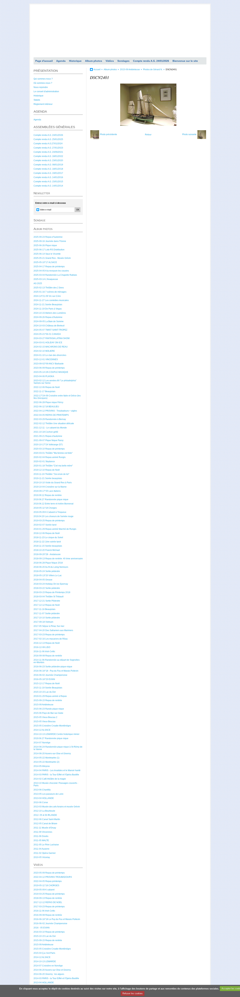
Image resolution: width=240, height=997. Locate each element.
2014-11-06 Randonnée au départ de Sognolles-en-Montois (57, 661)
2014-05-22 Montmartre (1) (46, 758)
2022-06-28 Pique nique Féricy (48, 402)
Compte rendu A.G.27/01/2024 (48, 143)
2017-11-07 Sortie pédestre (47, 613)
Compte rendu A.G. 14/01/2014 (48, 186)
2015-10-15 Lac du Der (45, 692)
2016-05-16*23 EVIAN (44, 679)
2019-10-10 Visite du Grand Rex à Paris (53, 482)
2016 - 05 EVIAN (42, 927)
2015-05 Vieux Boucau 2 (45, 717)
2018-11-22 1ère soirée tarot (47, 541)
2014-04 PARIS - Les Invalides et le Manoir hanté (57, 770)
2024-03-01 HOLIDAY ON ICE (48, 342)
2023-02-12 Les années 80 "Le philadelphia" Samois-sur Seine (55, 381)
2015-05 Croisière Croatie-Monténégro (52, 725)
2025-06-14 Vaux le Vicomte (47, 254)
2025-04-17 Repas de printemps (49, 266)
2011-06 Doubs (41, 836)
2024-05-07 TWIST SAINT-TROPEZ (50, 330)
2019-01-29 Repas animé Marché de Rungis (55, 529)
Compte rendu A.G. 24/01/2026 (151, 60)
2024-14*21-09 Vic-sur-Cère (47, 296)
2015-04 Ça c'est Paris (44, 953)
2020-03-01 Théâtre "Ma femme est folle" (53, 453)
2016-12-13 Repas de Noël (47, 643)
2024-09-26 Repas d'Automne (48, 317)
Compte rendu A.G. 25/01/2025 (48, 139)
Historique (75, 60)
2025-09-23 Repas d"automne (48, 237)
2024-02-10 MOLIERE (44, 351)
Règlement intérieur (43, 104)
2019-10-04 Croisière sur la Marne (50, 487)
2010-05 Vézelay (42, 857)
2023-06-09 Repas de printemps (49, 368)
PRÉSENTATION (46, 70)
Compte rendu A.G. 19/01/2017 (48, 173)
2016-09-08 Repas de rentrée (48, 655)
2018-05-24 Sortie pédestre (47, 571)
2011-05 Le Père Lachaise (46, 844)
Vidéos (110, 60)
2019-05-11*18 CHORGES (46, 885)
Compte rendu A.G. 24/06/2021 (48, 152)
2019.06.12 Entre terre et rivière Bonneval (53, 503)
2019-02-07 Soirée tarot (45, 525)
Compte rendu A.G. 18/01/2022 (48, 156)
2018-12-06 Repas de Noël (47, 533)
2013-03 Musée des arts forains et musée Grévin (57, 806)
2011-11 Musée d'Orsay (45, 828)
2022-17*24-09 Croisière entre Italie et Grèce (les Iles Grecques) (57, 396)
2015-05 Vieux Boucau (45, 721)
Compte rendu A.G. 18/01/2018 (48, 169)
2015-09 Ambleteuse (43, 704)
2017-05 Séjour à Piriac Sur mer (49, 626)
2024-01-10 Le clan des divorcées (50, 355)
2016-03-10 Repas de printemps (49, 932)
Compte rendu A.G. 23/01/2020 (48, 160)
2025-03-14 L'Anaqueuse (46, 279)
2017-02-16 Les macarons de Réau (51, 639)
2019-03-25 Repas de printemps (49, 520)
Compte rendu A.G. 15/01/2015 (48, 181)
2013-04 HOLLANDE (44, 798)
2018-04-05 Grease (43, 579)
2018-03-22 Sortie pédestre (47, 588)
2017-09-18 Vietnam (43, 622)
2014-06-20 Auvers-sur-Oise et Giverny (52, 753)
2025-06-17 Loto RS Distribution (49, 249)
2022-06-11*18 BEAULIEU (46, 406)
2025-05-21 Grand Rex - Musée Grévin (52, 258)
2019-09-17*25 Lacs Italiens (47, 491)
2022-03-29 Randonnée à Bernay (50, 419)
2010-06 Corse (41, 802)
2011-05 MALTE (41, 840)
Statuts (37, 100)
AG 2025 (38, 283)
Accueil (96, 69)
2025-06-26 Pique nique (45, 245)
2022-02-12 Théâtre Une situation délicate (54, 423)
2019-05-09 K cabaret (44, 889)
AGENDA (40, 111)
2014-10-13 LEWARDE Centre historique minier (56, 734)
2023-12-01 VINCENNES (46, 359)
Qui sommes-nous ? (43, 79)
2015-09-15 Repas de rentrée (48, 700)
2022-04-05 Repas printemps (48, 881)
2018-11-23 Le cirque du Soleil (48, 537)
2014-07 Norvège (42, 742)
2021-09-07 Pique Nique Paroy (48, 440)
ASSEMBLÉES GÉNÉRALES (54, 127)
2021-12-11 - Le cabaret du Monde (50, 427)
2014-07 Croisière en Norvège (48, 965)
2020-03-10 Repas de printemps (49, 449)
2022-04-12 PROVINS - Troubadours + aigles (55, 411)
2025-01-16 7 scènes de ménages (50, 292)
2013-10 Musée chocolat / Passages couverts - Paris (56, 784)
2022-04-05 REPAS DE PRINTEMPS (51, 415)
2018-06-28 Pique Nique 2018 (48, 563)
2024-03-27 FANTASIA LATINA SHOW (52, 338)
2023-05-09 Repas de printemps (49, 873)
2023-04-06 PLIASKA (44, 376)
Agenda (61, 60)
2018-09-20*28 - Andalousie (47, 554)
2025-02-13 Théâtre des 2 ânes (49, 287)
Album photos (93, 60)
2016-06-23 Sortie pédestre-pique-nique (53, 666)
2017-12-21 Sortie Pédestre (47, 601)
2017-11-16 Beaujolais (44, 609)
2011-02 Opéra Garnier (45, 853)
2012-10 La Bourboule (44, 811)
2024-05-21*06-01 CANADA (47, 334)
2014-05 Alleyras (42, 766)
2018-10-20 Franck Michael (47, 550)
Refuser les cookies (132, 993)
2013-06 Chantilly (42, 790)
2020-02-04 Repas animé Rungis (50, 457)
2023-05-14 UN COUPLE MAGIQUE (51, 372)
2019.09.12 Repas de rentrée (48, 495)
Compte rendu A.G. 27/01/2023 (48, 148)
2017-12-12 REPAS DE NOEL (48, 902)
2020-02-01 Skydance (44, 461)
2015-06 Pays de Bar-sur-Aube (48, 713)
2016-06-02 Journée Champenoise (50, 675)
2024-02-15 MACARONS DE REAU (51, 347)
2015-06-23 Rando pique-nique (49, 709)
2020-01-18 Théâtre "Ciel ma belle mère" (53, 465)
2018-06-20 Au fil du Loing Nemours (51, 567)
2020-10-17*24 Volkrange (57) (48, 444)
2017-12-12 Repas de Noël (47, 605)
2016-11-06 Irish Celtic (44, 651)
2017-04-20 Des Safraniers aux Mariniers (53, 630)
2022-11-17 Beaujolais (44, 391)
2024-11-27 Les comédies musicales (51, 300)
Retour (148, 134)
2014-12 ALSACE (42, 730)
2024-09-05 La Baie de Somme (49, 321)
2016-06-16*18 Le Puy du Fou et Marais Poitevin (57, 919)
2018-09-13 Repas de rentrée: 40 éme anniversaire (58, 558)
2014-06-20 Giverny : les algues (49, 974)
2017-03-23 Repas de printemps (49, 634)
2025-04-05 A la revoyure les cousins (51, 271)
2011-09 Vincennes (43, 832)
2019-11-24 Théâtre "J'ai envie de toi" (51, 474)
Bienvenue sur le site (185, 60)
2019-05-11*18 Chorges (45, 508)
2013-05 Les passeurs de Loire (48, 794)
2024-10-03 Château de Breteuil (49, 325)
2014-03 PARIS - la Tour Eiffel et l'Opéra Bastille (56, 774)
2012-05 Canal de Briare (45, 823)
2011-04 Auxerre (41, 849)
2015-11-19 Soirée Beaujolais (48, 687)
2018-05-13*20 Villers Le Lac (48, 575)
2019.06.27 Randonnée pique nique (51, 499)
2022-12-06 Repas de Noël (47, 387)
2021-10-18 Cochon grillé (46, 432)
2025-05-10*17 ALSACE (45, 262)
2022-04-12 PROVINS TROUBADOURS (53, 877)
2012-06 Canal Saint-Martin (47, 819)
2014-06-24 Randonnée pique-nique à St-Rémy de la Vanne (58, 748)
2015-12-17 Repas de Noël (47, 683)
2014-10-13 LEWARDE (45, 961)
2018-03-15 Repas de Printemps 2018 (52, 592)
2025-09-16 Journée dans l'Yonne (50, 241)
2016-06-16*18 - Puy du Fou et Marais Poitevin (56, 671)
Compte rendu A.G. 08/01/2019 (48, 164)
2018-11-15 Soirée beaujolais (48, 546)
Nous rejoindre (41, 87)
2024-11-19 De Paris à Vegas (48, 309)
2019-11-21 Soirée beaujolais (48, 478)
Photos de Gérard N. (153, 69)
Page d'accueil (44, 60)
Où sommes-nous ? (43, 83)
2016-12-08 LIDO (42, 647)
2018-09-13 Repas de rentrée (48, 898)
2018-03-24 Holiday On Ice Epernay (51, 584)
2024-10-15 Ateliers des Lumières (50, 313)
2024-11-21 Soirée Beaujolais (48, 304)
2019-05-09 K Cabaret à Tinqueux (50, 512)
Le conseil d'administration (46, 91)
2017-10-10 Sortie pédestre (47, 617)
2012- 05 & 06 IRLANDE (45, 815)
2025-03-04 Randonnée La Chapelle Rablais (55, 275)
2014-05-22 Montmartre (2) (46, 762)
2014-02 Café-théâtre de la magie (50, 779)
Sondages (123, 60)
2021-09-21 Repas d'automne (48, 436)
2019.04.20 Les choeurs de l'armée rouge (53, 516)
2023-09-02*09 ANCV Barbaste (49, 363)
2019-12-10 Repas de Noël (47, 470)
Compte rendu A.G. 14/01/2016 (48, 177)
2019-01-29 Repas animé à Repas (50, 696)
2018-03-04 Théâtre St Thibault (48, 596)
